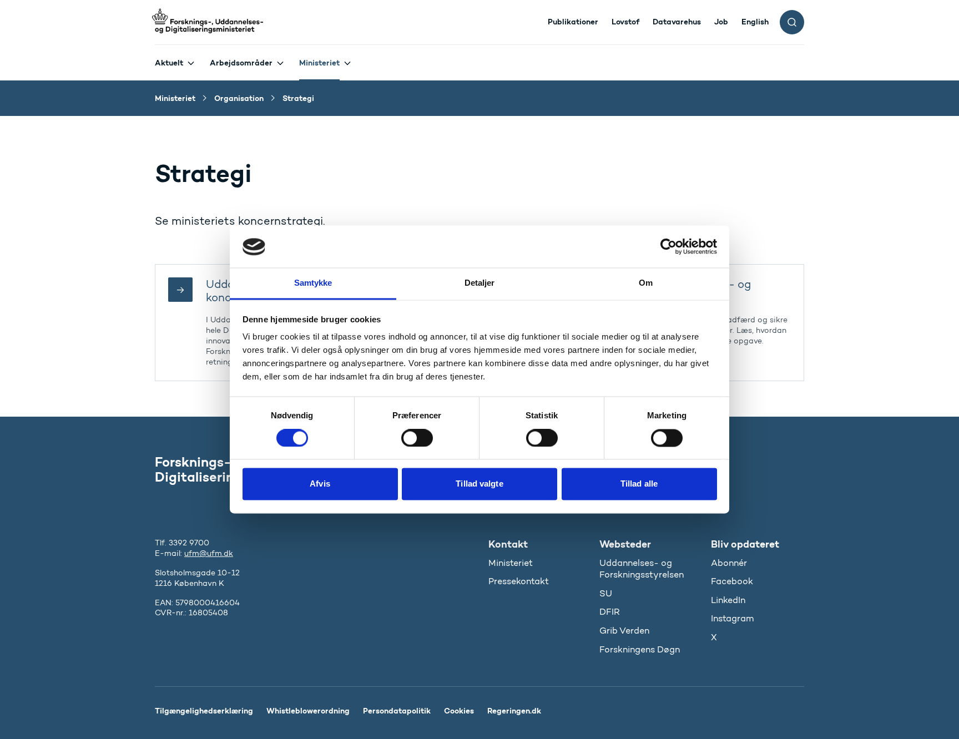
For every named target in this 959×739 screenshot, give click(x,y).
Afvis (320, 484)
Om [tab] (646, 283)
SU (605, 593)
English (755, 22)
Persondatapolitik (397, 711)
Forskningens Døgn (639, 649)
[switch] (417, 438)
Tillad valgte (479, 484)
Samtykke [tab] (313, 283)
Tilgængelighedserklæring (204, 711)
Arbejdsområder (241, 63)
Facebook (732, 581)
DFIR (609, 611)
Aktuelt (169, 63)
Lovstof (625, 22)
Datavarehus (677, 22)
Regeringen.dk (514, 711)
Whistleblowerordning (308, 711)
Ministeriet (319, 63)
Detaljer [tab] (480, 283)
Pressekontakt (518, 581)
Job (721, 22)
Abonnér (729, 563)
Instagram (732, 618)
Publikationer (573, 22)
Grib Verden (624, 630)
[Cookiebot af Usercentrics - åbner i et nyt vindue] (668, 247)
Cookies (459, 711)
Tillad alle (639, 484)
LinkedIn (728, 600)
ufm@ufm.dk (208, 553)
